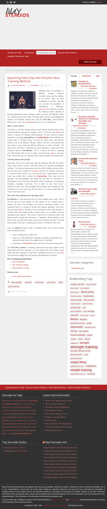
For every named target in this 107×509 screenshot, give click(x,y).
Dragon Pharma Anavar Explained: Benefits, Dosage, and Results (72, 451)
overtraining (29, 122)
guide (89, 323)
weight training (81, 370)
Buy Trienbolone (19, 262)
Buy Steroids (10, 70)
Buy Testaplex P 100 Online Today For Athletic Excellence (68, 461)
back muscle (74, 288)
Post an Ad (90, 62)
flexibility (83, 319)
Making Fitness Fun (53, 430)
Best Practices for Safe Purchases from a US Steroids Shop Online (72, 448)
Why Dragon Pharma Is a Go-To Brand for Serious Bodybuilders (71, 454)
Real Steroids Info (56, 442)
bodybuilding (43, 137)
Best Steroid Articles (57, 387)
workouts (91, 374)
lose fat (73, 331)
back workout (74, 292)
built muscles (89, 300)
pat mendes (51, 282)
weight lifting (78, 362)
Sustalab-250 (9, 451)
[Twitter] (14, 2)
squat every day (13, 286)
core (84, 307)
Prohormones (51, 420)
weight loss (91, 366)
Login (98, 2)
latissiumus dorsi (90, 327)
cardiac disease (75, 304)
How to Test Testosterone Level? (58, 401)
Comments (86, 76)
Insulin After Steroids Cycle (56, 414)
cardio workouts (87, 304)
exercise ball (84, 315)
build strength (76, 300)
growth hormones (77, 323)
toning (86, 354)
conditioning (75, 307)
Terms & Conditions (59, 500)
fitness (74, 319)
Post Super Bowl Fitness (22, 276)
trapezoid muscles (76, 358)
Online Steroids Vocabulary (79, 387)
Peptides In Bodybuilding (55, 417)
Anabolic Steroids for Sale (18, 56)
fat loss (92, 315)
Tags (98, 76)
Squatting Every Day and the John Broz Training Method (33, 79)
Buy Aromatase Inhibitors (36, 387)
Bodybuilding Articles (46, 53)
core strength (88, 311)
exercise (74, 315)
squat (52, 153)
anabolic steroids (77, 284)
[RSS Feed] (7, 2)
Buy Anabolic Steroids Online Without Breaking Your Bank (68, 457)
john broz (28, 282)
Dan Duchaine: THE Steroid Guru (59, 424)
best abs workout (75, 296)
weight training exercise (77, 374)
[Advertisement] (80, 27)
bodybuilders (88, 296)
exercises (42, 109)
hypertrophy (76, 327)
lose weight (83, 331)
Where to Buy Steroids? (55, 404)
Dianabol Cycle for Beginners (57, 407)
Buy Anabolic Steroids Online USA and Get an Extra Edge (68, 464)
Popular (74, 76)
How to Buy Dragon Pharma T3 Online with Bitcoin (65, 471)
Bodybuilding (20, 70)
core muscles (75, 311)
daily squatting (16, 282)
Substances (29, 53)
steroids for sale (16, 414)
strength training (83, 347)
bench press (87, 292)
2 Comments (93, 88)
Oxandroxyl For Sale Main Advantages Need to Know (67, 467)
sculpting (73, 339)
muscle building (77, 335)
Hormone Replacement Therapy (58, 427)
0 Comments (82, 128)
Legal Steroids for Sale (14, 387)
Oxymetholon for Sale (21, 268)
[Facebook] (11, 2)
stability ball (74, 343)
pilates (89, 335)
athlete (57, 132)
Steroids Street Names (67, 53)
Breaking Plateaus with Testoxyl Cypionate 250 (64, 477)
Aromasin (8, 448)
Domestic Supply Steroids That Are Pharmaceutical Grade (69, 474)
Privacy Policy (74, 500)
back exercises (91, 284)
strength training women (80, 351)
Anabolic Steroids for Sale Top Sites (54, 505)
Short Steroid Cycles (53, 410)
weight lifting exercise (77, 366)
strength (84, 342)
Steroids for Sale (14, 53)
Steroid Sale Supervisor (18, 85)
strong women (76, 354)
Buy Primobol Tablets (21, 265)
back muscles (85, 288)
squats (87, 339)
